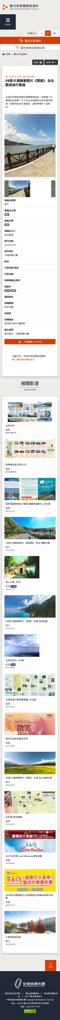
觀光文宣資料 (20, 54)
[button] (41, 33)
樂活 (7, 214)
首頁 (7, 54)
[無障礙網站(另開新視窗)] (30, 1011)
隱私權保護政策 (32, 993)
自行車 (7, 290)
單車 (13, 290)
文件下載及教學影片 (33, 996)
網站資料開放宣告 (26, 359)
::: (3, 993)
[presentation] (6, 188)
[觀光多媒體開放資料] (25, 7)
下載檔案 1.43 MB (32, 341)
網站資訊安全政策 (13, 993)
